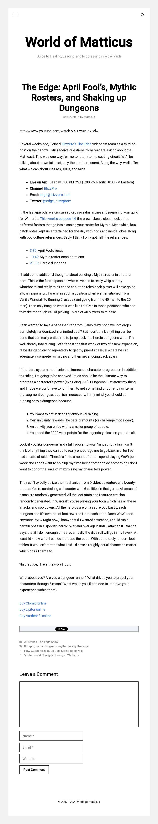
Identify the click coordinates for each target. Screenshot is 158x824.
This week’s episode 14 (58, 219)
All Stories (30, 642)
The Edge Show (48, 642)
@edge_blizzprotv (57, 201)
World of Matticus (79, 42)
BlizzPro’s (68, 144)
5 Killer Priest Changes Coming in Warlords (51, 655)
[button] (15, 15)
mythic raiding (67, 646)
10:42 (34, 257)
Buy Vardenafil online (35, 616)
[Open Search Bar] (142, 15)
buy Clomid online (33, 603)
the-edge (83, 646)
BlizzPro (50, 188)
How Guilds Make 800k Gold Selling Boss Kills (53, 651)
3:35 (33, 250)
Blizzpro (29, 646)
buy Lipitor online (32, 609)
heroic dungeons (46, 646)
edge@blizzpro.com (55, 195)
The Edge (84, 144)
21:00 (34, 263)
